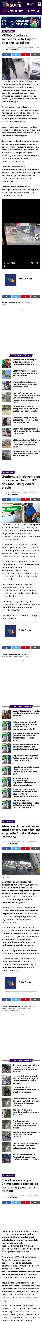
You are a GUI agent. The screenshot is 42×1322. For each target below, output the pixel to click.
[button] (39, 4)
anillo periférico (10, 1008)
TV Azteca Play (14, 10)
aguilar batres (28, 1006)
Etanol (25, 654)
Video (34, 303)
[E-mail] (6, 292)
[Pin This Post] (25, 54)
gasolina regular (10, 656)
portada (26, 303)
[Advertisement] (21, 331)
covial (27, 1008)
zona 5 (6, 305)
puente (15, 1010)
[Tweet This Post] (16, 54)
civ (20, 1008)
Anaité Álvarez (12, 494)
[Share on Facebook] (6, 54)
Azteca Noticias (12, 49)
